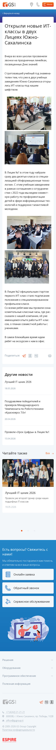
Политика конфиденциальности (18, 729)
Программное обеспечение (19, 676)
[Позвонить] (39, 4)
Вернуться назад (11, 13)
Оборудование (11, 668)
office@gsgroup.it (14, 720)
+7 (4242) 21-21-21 (15, 712)
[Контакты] (33, 4)
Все (48, 453)
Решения (7, 660)
